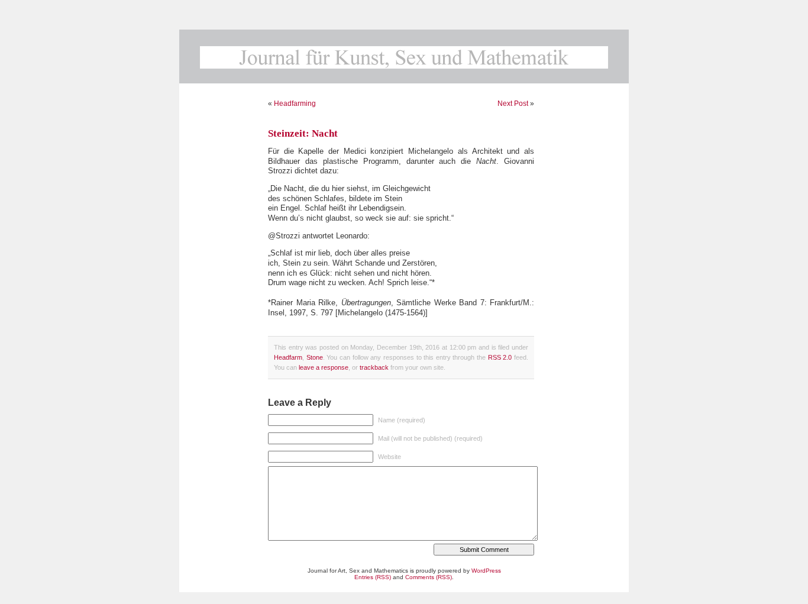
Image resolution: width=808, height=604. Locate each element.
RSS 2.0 (500, 357)
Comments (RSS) (428, 577)
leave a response (323, 367)
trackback (374, 367)
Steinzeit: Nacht (303, 133)
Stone (314, 357)
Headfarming (295, 103)
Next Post (512, 103)
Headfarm (288, 357)
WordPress (486, 570)
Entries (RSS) (372, 577)
